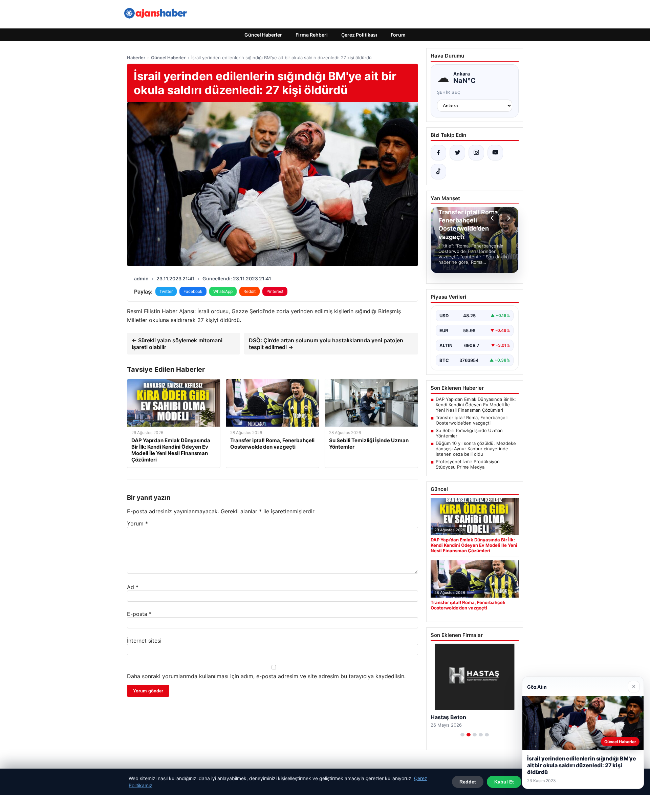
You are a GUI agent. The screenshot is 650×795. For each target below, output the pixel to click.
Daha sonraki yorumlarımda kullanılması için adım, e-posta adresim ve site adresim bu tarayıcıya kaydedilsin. (266, 676)
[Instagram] (476, 152)
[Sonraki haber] (507, 218)
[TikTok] (438, 171)
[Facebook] (438, 152)
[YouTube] (495, 152)
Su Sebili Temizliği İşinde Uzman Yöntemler (469, 433)
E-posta (139, 613)
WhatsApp (223, 291)
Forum (398, 35)
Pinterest (274, 291)
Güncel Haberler (263, 35)
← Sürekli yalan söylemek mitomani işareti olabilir (177, 343)
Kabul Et (504, 782)
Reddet (467, 782)
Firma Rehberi (312, 35)
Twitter (166, 291)
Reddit (249, 291)
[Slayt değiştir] (462, 734)
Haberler (136, 57)
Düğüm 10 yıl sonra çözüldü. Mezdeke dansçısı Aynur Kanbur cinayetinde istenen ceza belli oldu (476, 449)
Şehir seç (449, 92)
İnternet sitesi (144, 640)
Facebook (192, 291)
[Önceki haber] (493, 218)
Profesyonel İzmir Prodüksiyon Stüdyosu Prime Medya (468, 464)
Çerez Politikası (359, 35)
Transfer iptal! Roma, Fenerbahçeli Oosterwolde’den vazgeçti (471, 420)
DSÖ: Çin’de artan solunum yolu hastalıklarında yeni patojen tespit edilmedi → (326, 343)
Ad (132, 587)
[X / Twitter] (457, 152)
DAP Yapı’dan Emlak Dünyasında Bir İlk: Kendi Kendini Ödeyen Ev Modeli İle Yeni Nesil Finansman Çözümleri (476, 404)
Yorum (137, 523)
